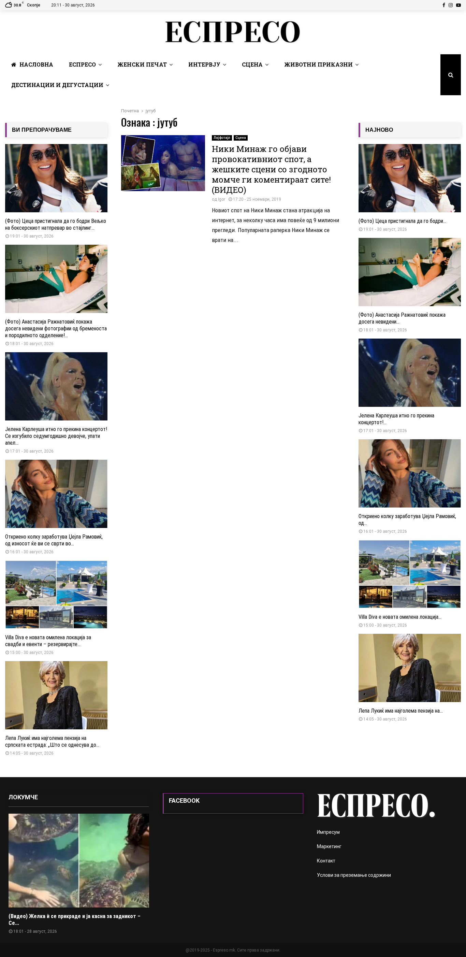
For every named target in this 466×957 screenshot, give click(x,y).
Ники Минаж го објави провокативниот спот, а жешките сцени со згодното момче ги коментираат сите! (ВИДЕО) (271, 169)
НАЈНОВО (379, 130)
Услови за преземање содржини (354, 875)
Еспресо (82, 64)
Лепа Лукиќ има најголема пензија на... (401, 711)
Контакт (326, 860)
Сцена (252, 64)
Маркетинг (329, 846)
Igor (221, 199)
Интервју (204, 64)
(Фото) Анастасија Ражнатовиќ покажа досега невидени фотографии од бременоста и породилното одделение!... (56, 328)
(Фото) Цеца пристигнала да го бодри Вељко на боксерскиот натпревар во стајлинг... (55, 224)
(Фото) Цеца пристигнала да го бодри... (402, 221)
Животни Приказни (318, 64)
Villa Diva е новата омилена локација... (400, 617)
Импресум (328, 832)
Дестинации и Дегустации (57, 84)
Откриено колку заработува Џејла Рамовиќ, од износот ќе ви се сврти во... (54, 540)
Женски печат (142, 64)
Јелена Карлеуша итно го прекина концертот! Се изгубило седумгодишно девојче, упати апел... (56, 436)
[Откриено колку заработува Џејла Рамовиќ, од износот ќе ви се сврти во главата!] (56, 494)
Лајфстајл (222, 138)
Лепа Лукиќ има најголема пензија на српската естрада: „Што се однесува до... (52, 741)
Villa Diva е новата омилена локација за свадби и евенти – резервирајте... (48, 640)
